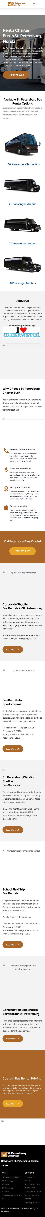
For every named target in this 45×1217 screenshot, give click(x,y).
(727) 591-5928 (16, 75)
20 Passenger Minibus (22, 243)
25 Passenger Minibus (22, 204)
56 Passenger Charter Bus (24, 164)
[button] (34, 4)
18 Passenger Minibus (22, 283)
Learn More (11, 650)
